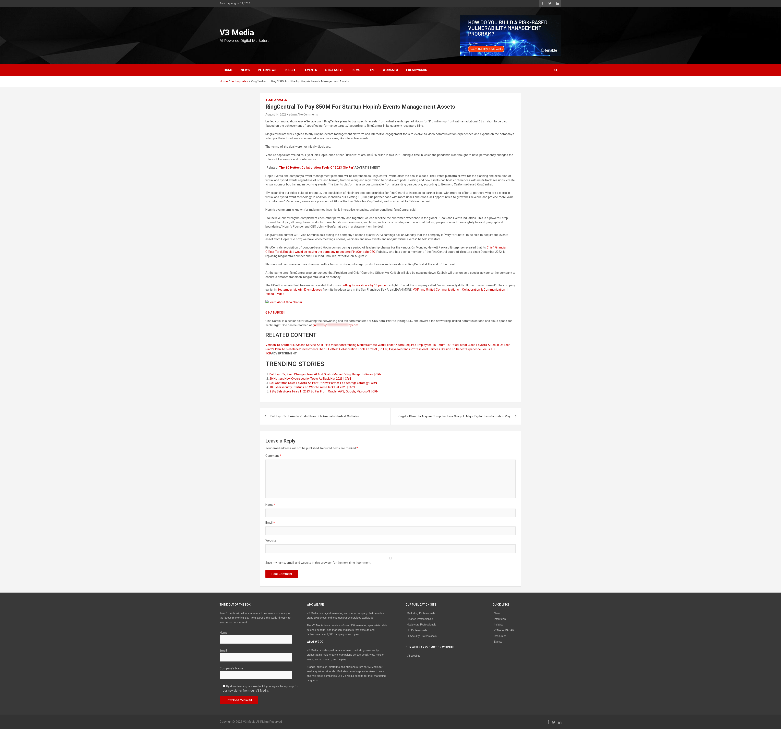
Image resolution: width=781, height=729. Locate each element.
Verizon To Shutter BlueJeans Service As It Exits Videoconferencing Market (315, 345)
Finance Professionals (420, 618)
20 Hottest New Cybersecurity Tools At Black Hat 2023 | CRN (310, 378)
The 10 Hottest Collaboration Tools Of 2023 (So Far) (353, 349)
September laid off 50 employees (299, 289)
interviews (267, 70)
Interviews (500, 618)
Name (270, 505)
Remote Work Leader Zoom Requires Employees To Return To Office (412, 345)
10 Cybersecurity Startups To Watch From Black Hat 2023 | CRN (312, 387)
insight (291, 70)
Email (270, 522)
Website (270, 540)
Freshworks (416, 70)
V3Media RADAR (504, 630)
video (281, 294)
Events (311, 70)
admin (293, 114)
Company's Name (231, 668)
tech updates (276, 99)
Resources (500, 635)
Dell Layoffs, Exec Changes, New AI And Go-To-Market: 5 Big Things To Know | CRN (325, 374)
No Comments (308, 114)
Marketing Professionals (421, 613)
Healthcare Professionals (421, 624)
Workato (390, 70)
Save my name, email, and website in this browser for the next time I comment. (318, 562)
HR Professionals (417, 630)
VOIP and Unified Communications (436, 289)
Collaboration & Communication (484, 289)
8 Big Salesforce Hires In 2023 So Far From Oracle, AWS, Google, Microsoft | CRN (323, 391)
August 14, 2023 (275, 114)
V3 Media (237, 32)
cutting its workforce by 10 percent (365, 285)
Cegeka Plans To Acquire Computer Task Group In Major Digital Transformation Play (454, 416)
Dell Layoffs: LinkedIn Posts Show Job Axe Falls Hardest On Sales (315, 416)
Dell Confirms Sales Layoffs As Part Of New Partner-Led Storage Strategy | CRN (323, 383)
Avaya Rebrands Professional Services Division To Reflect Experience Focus (439, 349)
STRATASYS (334, 70)
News (497, 613)
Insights (498, 624)
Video (270, 294)
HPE (372, 70)
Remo (356, 70)
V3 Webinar (413, 655)
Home (228, 70)
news (245, 70)
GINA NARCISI (275, 312)
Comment (273, 456)
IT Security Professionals (422, 635)
